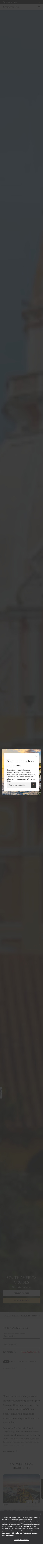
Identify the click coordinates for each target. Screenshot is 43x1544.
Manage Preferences (21, 1540)
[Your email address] (33, 785)
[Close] (40, 1514)
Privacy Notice (22, 1533)
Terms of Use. (10, 1535)
